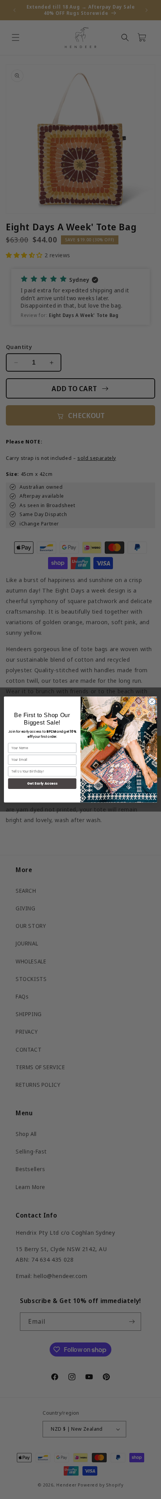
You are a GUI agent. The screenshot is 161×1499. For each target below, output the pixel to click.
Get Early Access (42, 783)
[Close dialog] (152, 701)
